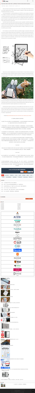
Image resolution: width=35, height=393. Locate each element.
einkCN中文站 (23, 389)
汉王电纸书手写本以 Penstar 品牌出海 (10, 182)
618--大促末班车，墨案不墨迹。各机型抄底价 (11, 191)
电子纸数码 (19, 204)
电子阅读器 (2, 203)
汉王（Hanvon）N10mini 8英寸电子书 (10, 187)
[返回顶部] (33, 391)
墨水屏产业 (19, 209)
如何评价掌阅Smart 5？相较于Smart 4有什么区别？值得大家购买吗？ (15, 186)
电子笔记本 (2, 204)
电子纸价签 (19, 203)
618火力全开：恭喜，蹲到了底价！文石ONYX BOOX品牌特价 (14, 189)
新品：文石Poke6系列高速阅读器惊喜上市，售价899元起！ (13, 184)
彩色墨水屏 (2, 209)
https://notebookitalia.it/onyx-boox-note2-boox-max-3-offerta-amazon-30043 (19, 115)
